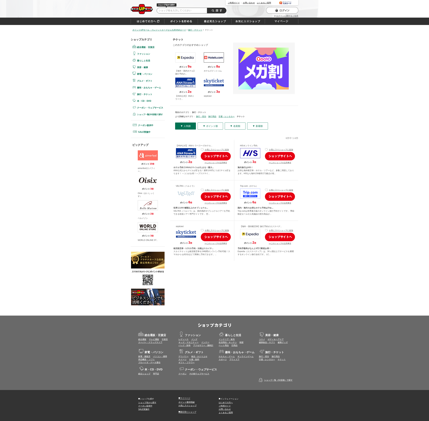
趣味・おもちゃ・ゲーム (149, 87)
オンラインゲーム (245, 356)
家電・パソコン (144, 74)
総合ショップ (144, 374)
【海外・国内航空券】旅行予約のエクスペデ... (261, 226)
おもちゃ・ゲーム (227, 356)
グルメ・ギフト (144, 81)
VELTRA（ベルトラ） (186, 186)
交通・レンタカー (227, 116)
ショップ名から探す (147, 402)
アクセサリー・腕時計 (203, 345)
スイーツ (182, 359)
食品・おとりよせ (199, 356)
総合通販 (142, 339)
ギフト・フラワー (186, 362)
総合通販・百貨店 (146, 47)
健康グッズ (283, 342)
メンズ (194, 339)
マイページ (184, 398)
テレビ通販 (154, 339)
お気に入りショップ (187, 405)
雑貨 (241, 342)
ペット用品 (224, 345)
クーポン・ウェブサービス (150, 107)
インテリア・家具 (227, 339)
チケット (282, 359)
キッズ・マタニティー (188, 342)
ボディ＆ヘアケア (276, 339)
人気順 (185, 126)
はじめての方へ (147, 21)
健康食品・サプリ (267, 342)
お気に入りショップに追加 (217, 149)
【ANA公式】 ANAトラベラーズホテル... (194, 145)
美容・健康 (142, 67)
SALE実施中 (144, 132)
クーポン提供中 (145, 125)
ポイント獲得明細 (186, 402)
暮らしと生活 (143, 60)
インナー (205, 342)
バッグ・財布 (184, 345)
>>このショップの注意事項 (216, 163)
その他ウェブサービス (199, 374)
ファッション (143, 54)
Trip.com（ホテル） (249, 186)
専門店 (156, 374)
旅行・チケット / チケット (142, 9)
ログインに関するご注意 (287, 16)
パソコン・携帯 (160, 356)
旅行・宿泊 (201, 116)
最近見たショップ (187, 411)
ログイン (282, 10)
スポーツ (223, 359)
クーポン (182, 374)
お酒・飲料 (194, 359)
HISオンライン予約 (248, 145)
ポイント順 (210, 126)
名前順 (235, 126)
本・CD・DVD (144, 101)
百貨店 (165, 339)
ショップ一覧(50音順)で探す (150, 114)
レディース (183, 339)
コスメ (262, 339)
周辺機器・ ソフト (146, 359)
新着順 (257, 126)
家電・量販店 (144, 356)
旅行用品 (212, 116)
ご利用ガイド (234, 3)
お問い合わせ (249, 3)
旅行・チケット (144, 94)
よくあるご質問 (264, 3)
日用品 (234, 345)
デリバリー (183, 356)
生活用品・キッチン (228, 342)
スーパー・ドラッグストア (150, 342)
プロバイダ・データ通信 (149, 362)
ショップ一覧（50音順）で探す (278, 380)
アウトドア (234, 359)
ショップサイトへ (216, 156)
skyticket (179, 226)
